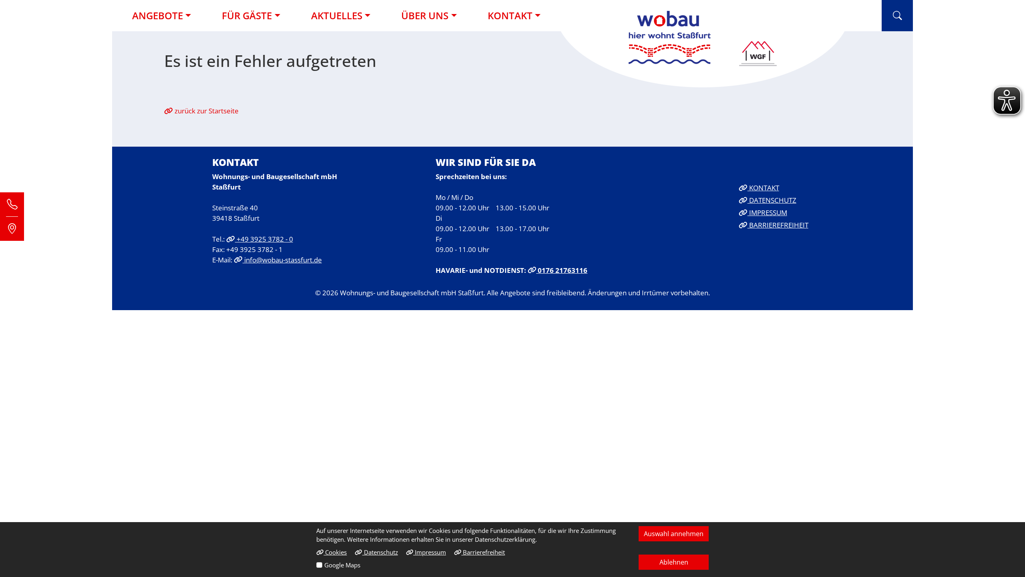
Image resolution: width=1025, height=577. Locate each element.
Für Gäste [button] (247, 15)
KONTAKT (763, 187)
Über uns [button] (424, 15)
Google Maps (342, 565)
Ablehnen (673, 562)
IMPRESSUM (767, 212)
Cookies (335, 552)
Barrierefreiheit (483, 552)
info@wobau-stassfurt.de (282, 259)
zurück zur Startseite (206, 110)
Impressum (429, 552)
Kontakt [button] (510, 15)
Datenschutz (380, 552)
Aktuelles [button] (336, 15)
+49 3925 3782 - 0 (264, 239)
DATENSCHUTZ (772, 200)
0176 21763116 (561, 270)
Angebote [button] (157, 15)
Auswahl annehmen (673, 533)
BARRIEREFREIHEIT (778, 225)
